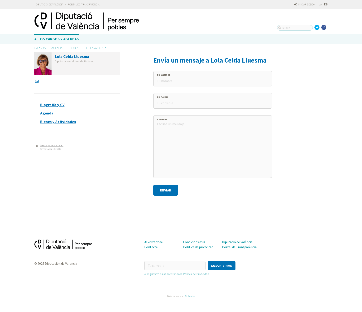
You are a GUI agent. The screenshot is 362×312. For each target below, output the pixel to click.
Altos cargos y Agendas (56, 39)
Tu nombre (164, 75)
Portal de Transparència (84, 4)
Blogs (74, 48)
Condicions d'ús (194, 242)
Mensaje (162, 119)
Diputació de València (49, 4)
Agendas (57, 48)
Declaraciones (96, 48)
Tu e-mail (162, 97)
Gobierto (190, 296)
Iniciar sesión (306, 4)
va (320, 4)
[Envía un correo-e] (37, 81)
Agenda (46, 113)
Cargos (40, 48)
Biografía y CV (52, 104)
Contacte (151, 247)
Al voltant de (153, 242)
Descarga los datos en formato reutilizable (51, 147)
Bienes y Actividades (58, 121)
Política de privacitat (198, 247)
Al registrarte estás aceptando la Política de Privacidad (176, 274)
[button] (221, 265)
